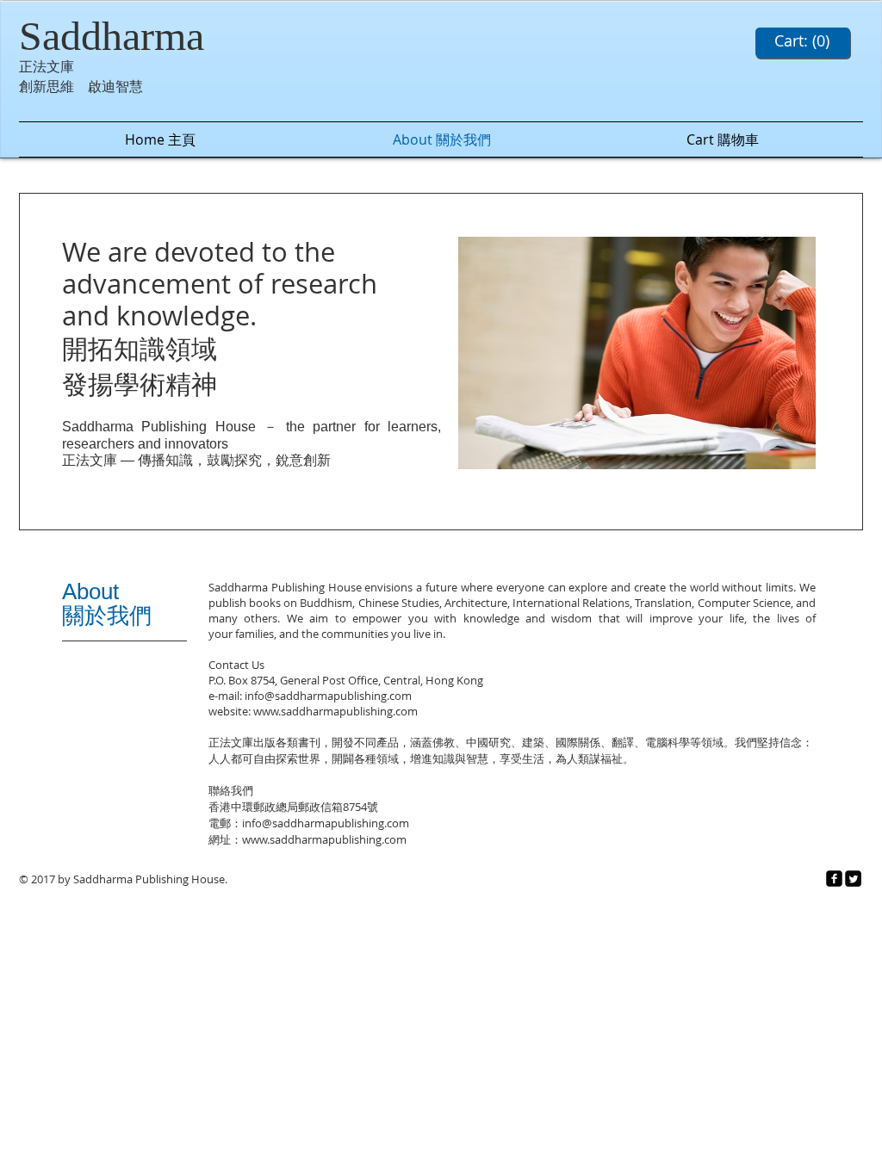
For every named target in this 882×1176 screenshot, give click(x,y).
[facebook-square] (834, 878)
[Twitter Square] (853, 878)
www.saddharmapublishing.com (335, 711)
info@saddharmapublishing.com (328, 695)
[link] (802, 41)
